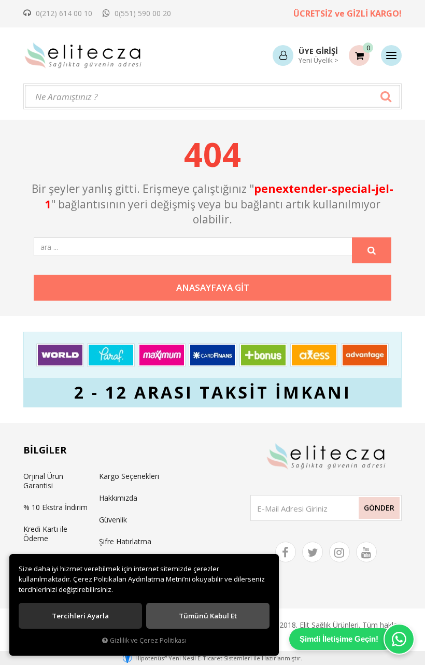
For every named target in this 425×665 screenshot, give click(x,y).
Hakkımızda (118, 498)
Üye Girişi (318, 50)
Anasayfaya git (212, 287)
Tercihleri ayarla (80, 615)
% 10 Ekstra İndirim (55, 507)
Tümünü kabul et (208, 615)
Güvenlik (113, 520)
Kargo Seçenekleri (129, 476)
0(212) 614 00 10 (63, 13)
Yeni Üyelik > (318, 60)
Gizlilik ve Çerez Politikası (148, 640)
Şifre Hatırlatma (125, 541)
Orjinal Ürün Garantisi (43, 480)
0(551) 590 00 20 (141, 13)
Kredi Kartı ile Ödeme (45, 533)
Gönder (379, 508)
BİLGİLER (44, 450)
